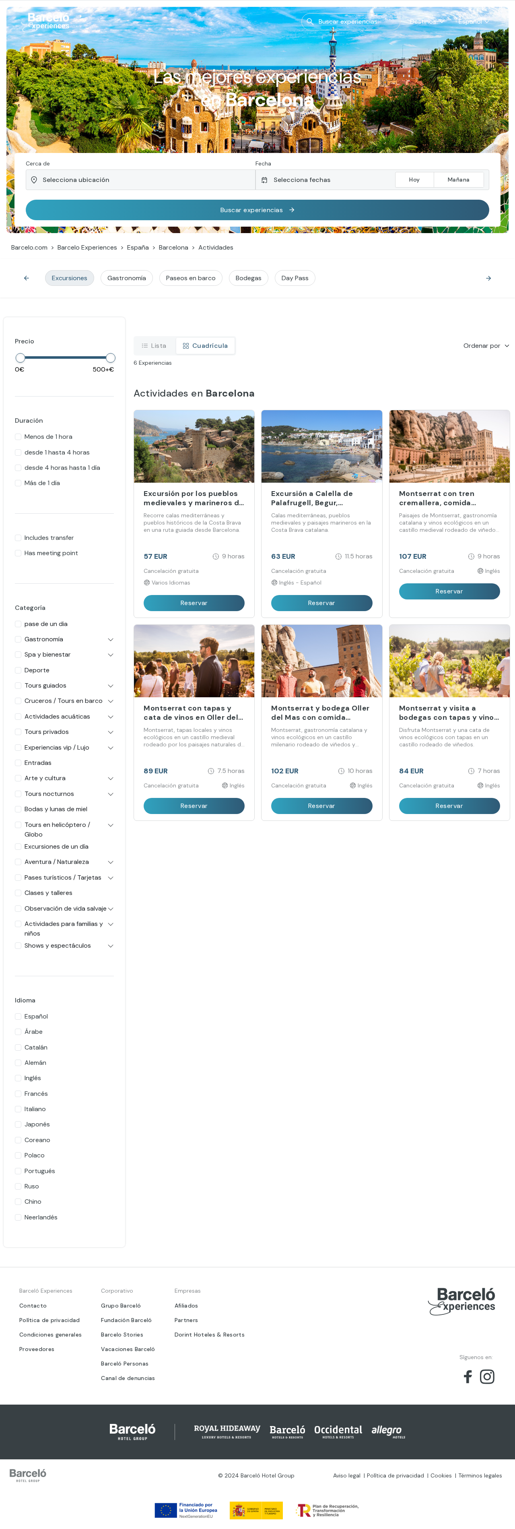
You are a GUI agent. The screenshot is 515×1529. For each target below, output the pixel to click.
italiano (35, 1109)
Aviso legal (346, 1475)
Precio (24, 341)
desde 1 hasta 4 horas (57, 452)
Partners (186, 1320)
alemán (35, 1062)
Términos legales (480, 1475)
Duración (29, 420)
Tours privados (47, 731)
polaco (35, 1155)
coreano (37, 1140)
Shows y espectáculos (58, 945)
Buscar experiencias (251, 210)
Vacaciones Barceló (128, 1349)
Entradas (38, 762)
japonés (37, 1124)
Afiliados (186, 1305)
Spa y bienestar (48, 654)
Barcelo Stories (122, 1334)
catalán (36, 1047)
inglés (33, 1078)
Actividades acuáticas (57, 716)
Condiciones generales (50, 1334)
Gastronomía (44, 639)
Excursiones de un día (57, 846)
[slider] (20, 358)
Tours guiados (45, 685)
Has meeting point (51, 553)
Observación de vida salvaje (66, 908)
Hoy (414, 179)
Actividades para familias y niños (64, 928)
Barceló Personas (124, 1363)
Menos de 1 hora (48, 436)
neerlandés (41, 1217)
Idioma (25, 1000)
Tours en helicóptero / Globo (57, 829)
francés (36, 1093)
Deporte (37, 670)
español (36, 1016)
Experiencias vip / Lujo (57, 747)
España (138, 247)
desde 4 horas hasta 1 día (62, 467)
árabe (34, 1031)
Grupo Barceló (121, 1305)
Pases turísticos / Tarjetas (63, 877)
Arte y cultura (45, 778)
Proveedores (36, 1349)
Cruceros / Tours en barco (64, 700)
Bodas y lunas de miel (56, 809)
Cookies (441, 1475)
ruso (32, 1186)
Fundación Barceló (126, 1320)
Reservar (194, 603)
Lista (159, 345)
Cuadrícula (210, 345)
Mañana (459, 179)
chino (33, 1201)
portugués (40, 1171)
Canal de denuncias (128, 1378)
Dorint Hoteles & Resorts (210, 1334)
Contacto (33, 1305)
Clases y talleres (48, 892)
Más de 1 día (42, 483)
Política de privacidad (49, 1320)
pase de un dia (46, 624)
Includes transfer (49, 537)
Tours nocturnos (49, 793)
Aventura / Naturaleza (57, 861)
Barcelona (173, 247)
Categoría (30, 607)
